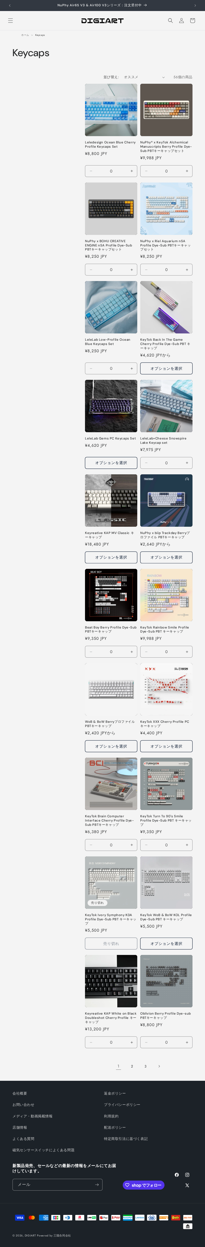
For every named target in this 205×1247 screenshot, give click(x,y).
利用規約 (111, 1116)
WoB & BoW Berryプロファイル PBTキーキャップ (110, 724)
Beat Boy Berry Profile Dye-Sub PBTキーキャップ (111, 630)
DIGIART (30, 1235)
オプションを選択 (166, 368)
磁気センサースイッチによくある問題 (43, 1149)
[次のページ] (159, 1066)
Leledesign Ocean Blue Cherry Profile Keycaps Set (110, 144)
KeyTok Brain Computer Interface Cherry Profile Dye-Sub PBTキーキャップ (109, 820)
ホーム (25, 35)
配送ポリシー (115, 1127)
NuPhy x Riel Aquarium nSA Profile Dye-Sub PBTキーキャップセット (165, 245)
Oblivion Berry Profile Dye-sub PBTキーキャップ (165, 1016)
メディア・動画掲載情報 (32, 1116)
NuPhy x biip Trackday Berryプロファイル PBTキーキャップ (165, 535)
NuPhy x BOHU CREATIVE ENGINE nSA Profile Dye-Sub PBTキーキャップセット (108, 245)
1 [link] (119, 1066)
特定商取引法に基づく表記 (126, 1138)
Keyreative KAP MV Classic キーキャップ (109, 535)
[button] (10, 20)
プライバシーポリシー (122, 1104)
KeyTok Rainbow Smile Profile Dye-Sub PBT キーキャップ (164, 630)
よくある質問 (23, 1138)
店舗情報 (19, 1127)
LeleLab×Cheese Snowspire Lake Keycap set (163, 440)
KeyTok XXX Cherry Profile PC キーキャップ (164, 724)
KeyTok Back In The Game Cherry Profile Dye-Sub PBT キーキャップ (165, 344)
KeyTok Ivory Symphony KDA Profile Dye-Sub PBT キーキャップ (110, 919)
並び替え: (111, 76)
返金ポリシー (115, 1093)
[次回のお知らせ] (195, 5)
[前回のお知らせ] (9, 5)
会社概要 (19, 1093)
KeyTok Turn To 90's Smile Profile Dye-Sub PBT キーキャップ (166, 820)
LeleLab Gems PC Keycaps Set (110, 438)
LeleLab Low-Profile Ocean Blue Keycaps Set (107, 342)
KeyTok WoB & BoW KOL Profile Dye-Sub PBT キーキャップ (166, 917)
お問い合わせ (23, 1104)
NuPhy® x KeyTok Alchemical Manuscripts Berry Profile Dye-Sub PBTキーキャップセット (166, 146)
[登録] (96, 1185)
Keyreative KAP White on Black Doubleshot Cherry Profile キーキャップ (110, 1018)
